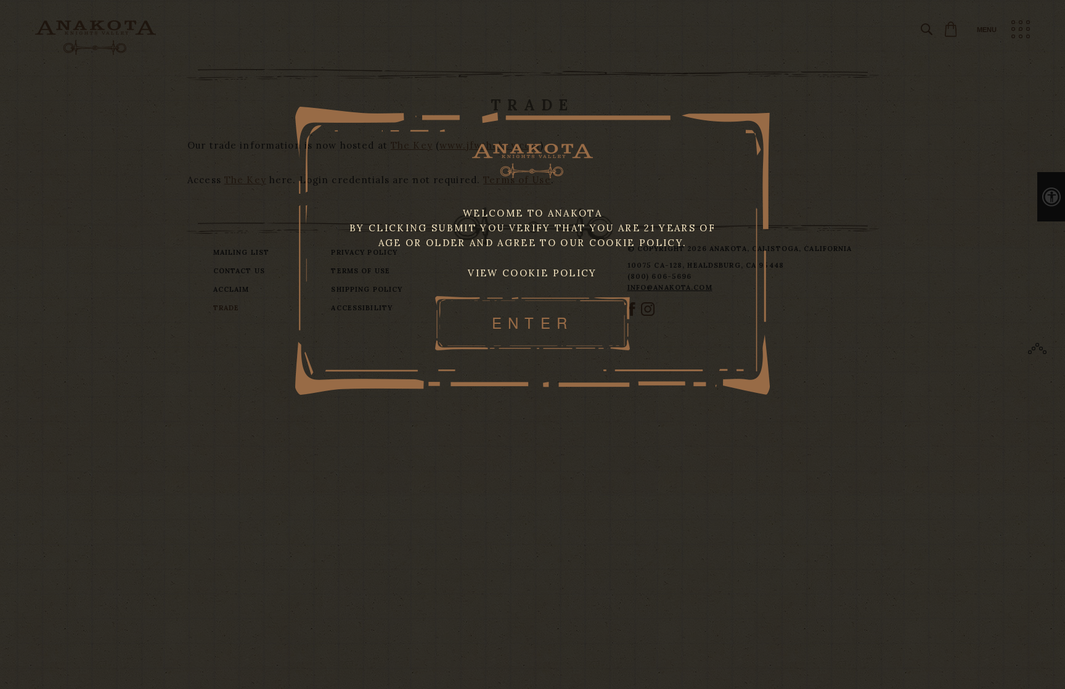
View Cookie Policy (532, 273)
